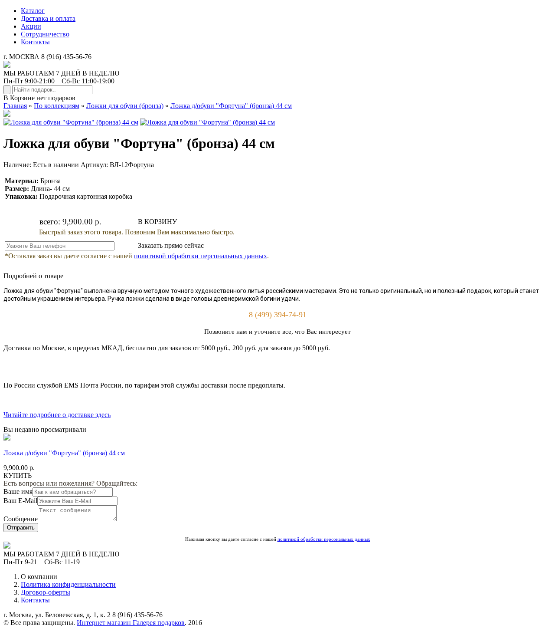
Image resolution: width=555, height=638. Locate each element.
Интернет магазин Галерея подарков (131, 622)
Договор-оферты (45, 592)
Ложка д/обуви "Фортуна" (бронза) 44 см (231, 105)
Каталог (33, 10)
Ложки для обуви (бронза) (124, 105)
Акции (31, 26)
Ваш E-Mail (20, 500)
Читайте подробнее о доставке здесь (57, 414)
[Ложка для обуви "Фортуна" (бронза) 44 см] (70, 122)
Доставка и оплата (48, 18)
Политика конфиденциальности (68, 584)
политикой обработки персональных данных (200, 256)
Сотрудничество (45, 34)
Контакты (35, 42)
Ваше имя (18, 491)
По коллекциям (56, 105)
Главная (15, 105)
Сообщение (20, 519)
